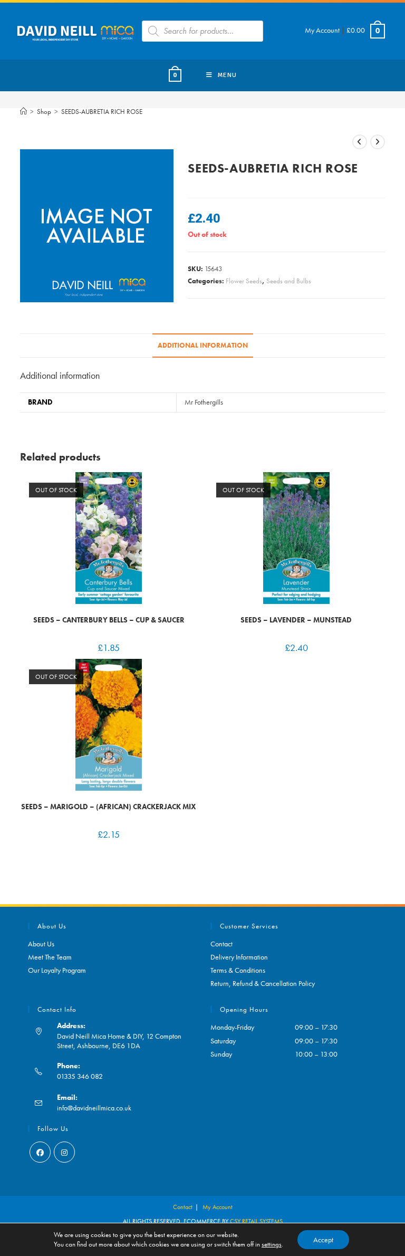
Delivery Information (239, 957)
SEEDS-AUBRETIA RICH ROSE (101, 111)
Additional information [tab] (203, 345)
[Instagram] (64, 1152)
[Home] (23, 111)
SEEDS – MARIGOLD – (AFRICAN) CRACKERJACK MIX (108, 806)
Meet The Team (50, 957)
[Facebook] (40, 1152)
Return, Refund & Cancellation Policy (262, 983)
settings (272, 1244)
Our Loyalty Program (57, 970)
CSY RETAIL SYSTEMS (256, 1221)
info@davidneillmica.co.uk (94, 1108)
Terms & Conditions (237, 970)
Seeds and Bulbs (288, 280)
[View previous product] (359, 142)
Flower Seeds (244, 280)
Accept (323, 1239)
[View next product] (377, 142)
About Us (41, 943)
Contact (221, 943)
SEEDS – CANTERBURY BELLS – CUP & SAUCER (109, 620)
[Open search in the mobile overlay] (202, 31)
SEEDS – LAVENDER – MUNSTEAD (296, 620)
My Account (322, 30)
